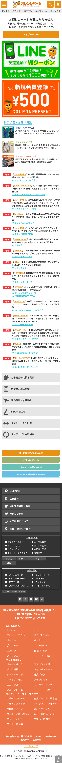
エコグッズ (12, 684)
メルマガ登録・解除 (20, 506)
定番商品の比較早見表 (22, 377)
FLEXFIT (18, 261)
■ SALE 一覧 (38, 578)
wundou (18, 250)
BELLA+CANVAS (21, 358)
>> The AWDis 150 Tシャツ (25, 352)
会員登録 (14, 498)
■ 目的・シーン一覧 (15, 578)
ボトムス (38, 640)
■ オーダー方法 (12, 545)
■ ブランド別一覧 (40, 574)
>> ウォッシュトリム (21, 310)
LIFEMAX (18, 287)
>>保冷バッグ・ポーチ (22, 281)
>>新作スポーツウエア (22, 256)
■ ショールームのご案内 (16, 552)
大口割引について (19, 521)
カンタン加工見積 (20, 388)
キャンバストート (43, 669)
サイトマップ (31, 746)
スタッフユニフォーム (45, 703)
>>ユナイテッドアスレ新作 (24, 208)
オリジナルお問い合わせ (31, 467)
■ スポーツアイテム (41, 585)
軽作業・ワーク (15, 708)
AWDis (17, 343)
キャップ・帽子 (15, 679)
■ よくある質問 (39, 541)
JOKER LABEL (20, 239)
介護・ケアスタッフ (17, 703)
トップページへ (31, 34)
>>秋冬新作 (17, 245)
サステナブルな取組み (22, 434)
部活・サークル (42, 708)
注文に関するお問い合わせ (31, 453)
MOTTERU (19, 272)
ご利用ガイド (32, 537)
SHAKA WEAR (20, 315)
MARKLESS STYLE (22, 185)
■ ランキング (39, 582)
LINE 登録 (15, 491)
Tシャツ (11, 630)
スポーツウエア (42, 645)
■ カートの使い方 (40, 545)
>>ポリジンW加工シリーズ (24, 293)
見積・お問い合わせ (20, 528)
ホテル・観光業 (15, 724)
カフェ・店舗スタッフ (18, 713)
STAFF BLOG (18, 411)
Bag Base (18, 213)
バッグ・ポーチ (15, 664)
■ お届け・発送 (39, 549)
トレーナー (39, 630)
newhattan (19, 301)
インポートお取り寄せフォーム (31, 474)
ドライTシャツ (41, 635)
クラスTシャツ (14, 718)
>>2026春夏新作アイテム (23, 296)
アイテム (5, 11)
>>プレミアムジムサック (23, 222)
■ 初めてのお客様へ (14, 541)
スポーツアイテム (16, 698)
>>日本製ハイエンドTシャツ (25, 338)
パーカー (12, 640)
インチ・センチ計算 (21, 423)
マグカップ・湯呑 (43, 684)
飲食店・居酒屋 (42, 718)
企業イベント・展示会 (45, 698)
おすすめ (28, 11)
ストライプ (38, 310)
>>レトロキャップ (20, 267)
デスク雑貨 (12, 669)
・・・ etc (42, 655)
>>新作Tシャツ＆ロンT (22, 324)
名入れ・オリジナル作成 (14, 591)
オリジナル (55, 11)
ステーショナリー (43, 664)
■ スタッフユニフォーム (18, 585)
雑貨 (9, 562)
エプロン (11, 650)
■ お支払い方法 (12, 549)
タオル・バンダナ (16, 674)
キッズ (39, 558)
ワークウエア (15, 655)
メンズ (9, 558)
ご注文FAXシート (31, 460)
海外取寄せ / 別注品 (21, 400)
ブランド (17, 11)
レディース (24, 558)
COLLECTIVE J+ (21, 329)
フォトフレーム (15, 689)
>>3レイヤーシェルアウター (25, 180)
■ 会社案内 (37, 552)
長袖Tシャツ (40, 650)
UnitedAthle (20, 174)
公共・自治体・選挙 (44, 713)
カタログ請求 (16, 513)
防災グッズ (39, 674)
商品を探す (32, 570)
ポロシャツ (12, 645)
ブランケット (41, 679)
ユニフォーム (41, 11)
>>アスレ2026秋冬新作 (22, 234)
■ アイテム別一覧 (14, 574)
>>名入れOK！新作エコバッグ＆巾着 (28, 194)
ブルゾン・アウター (17, 635)
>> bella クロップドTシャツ (25, 367)
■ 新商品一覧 (12, 582)
